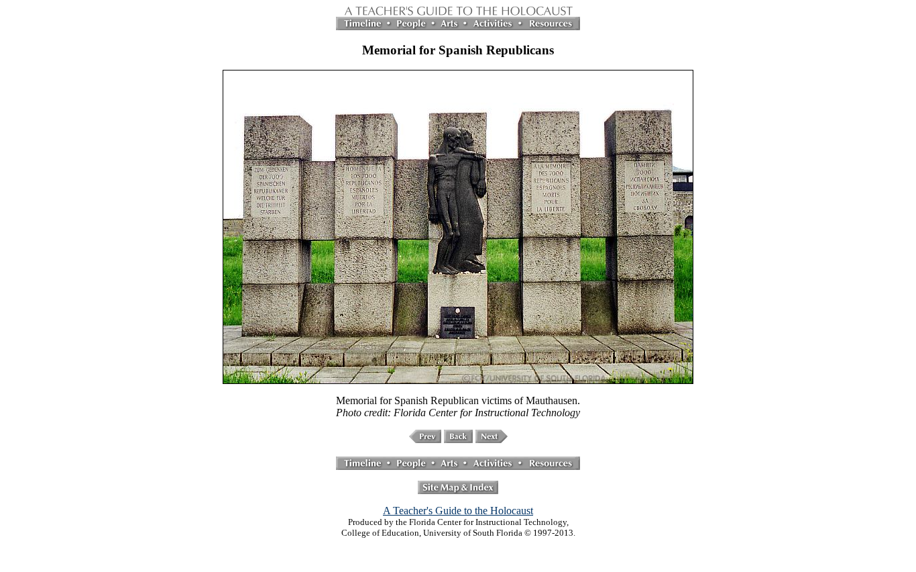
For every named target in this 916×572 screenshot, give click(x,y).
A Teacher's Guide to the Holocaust (458, 510)
